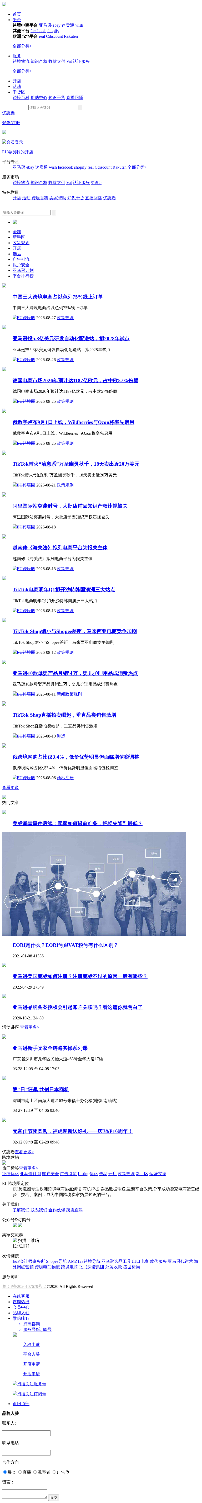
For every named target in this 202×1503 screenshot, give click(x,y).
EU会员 (9, 152)
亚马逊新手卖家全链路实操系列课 (50, 1048)
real (42, 36)
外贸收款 (113, 1267)
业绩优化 (10, 1173)
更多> (96, 182)
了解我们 (21, 1210)
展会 (12, 1472)
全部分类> (22, 46)
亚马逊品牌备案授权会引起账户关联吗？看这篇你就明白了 (78, 1007)
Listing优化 (88, 1173)
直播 (27, 1472)
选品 (17, 254)
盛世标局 (131, 1267)
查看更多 (10, 787)
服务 (17, 56)
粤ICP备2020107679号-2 (24, 1286)
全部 (17, 231)
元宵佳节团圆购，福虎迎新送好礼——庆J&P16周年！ (73, 1131)
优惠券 (8, 113)
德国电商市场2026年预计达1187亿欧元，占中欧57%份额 (75, 380)
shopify (53, 31)
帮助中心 (39, 97)
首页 (17, 14)
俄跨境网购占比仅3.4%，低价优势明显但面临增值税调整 (76, 757)
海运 (61, 736)
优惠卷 (109, 198)
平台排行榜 (23, 276)
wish (79, 25)
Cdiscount (54, 36)
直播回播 (74, 97)
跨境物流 (21, 61)
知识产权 (39, 61)
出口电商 (140, 1261)
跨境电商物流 (47, 1267)
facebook (38, 31)
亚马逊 (45, 25)
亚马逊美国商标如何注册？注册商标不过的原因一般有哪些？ (80, 976)
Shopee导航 (57, 1261)
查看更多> (29, 1027)
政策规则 (21, 242)
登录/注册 (11, 122)
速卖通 (68, 25)
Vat (69, 61)
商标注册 (65, 778)
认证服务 (81, 61)
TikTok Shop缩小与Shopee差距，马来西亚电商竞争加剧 (75, 631)
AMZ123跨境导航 (84, 1261)
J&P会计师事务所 (29, 1261)
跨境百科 (21, 97)
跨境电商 (69, 1267)
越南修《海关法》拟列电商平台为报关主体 (60, 547)
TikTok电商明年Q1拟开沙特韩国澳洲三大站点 (64, 589)
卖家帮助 (57, 198)
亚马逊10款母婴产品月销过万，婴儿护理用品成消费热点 (75, 673)
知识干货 (56, 97)
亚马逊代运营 (180, 1261)
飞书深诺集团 (91, 1267)
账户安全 (21, 265)
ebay (56, 25)
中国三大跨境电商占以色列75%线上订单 (58, 297)
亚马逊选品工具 (116, 1261)
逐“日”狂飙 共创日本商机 (41, 1089)
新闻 (61, 694)
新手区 (19, 237)
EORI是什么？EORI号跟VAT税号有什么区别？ (65, 945)
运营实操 (157, 1173)
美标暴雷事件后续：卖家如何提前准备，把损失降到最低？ (78, 823)
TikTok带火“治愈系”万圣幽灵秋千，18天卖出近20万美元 (76, 464)
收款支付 (56, 61)
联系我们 (39, 1210)
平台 (17, 19)
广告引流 (21, 259)
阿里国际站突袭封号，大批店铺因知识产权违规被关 (70, 506)
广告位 (63, 1472)
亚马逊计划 (23, 270)
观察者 (44, 1472)
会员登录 (14, 142)
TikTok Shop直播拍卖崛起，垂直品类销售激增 (64, 715)
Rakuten (71, 36)
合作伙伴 (56, 1210)
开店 (17, 81)
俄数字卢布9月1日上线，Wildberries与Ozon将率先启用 (73, 422)
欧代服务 (158, 1261)
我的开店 (24, 152)
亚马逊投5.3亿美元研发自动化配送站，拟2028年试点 (71, 338)
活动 (17, 86)
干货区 (19, 92)
